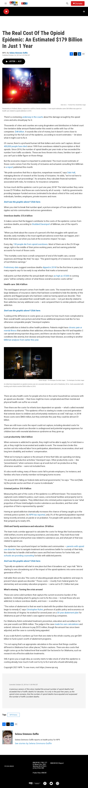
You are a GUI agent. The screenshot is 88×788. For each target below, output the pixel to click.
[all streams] (84, 11)
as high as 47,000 (61, 276)
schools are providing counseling (19, 555)
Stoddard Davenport (41, 224)
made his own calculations (67, 624)
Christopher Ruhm (34, 609)
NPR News (13, 715)
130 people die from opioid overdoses (30, 244)
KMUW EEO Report (57, 763)
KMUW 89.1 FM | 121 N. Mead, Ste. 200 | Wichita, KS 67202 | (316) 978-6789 (40, 765)
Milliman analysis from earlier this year (21, 340)
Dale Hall (71, 172)
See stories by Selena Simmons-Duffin (33, 743)
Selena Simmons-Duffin (19, 53)
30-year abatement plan (67, 612)
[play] (6, 11)
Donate (78, 3)
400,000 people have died (15, 146)
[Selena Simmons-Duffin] (7, 737)
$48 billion (19, 131)
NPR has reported (37, 514)
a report (9, 167)
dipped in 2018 (49, 267)
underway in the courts (32, 117)
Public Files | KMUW (39, 773)
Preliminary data (11, 267)
